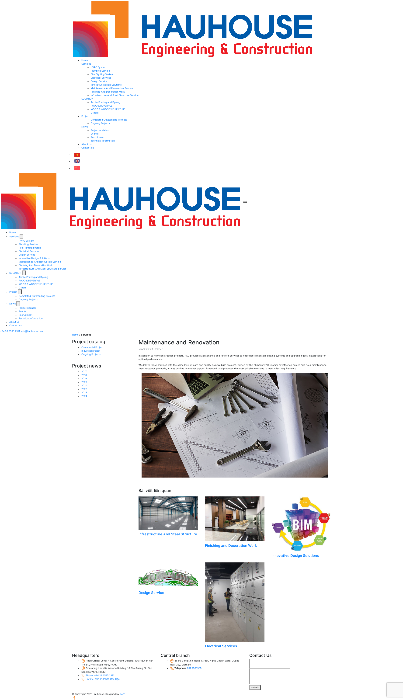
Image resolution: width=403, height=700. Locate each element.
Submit (255, 687)
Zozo (122, 694)
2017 (84, 371)
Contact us (87, 147)
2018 (84, 375)
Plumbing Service (100, 70)
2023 (84, 392)
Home (84, 60)
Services (86, 63)
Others (94, 112)
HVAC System (98, 67)
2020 (84, 382)
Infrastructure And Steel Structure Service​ (115, 95)
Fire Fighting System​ (102, 74)
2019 (84, 378)
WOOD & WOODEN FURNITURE (108, 109)
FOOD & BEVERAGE (101, 105)
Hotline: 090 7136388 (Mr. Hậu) (103, 679)
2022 (84, 389)
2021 (84, 385)
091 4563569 (194, 668)
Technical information (103, 140)
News (84, 126)
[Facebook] (74, 697)
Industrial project (90, 350)
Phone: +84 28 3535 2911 (100, 675)
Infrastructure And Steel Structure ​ (168, 534)
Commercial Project (92, 347)
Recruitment (97, 137)
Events (94, 133)
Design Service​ (99, 81)
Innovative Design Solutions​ (106, 84)
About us (86, 144)
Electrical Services (221, 646)
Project (85, 116)
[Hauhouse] (193, 29)
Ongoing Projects (100, 123)
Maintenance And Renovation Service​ (112, 88)
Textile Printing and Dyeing (105, 102)
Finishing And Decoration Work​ (108, 91)
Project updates (99, 130)
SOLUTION (87, 98)
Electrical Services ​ (101, 77)
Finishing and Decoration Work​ (231, 545)
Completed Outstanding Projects (109, 119)
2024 (84, 396)
